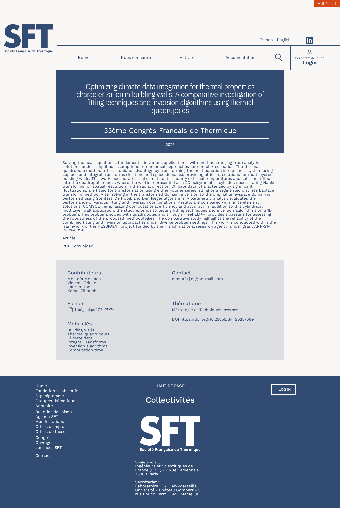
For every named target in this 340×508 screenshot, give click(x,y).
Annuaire (44, 405)
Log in (285, 389)
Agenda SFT (46, 416)
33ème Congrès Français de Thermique (170, 130)
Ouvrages (44, 442)
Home (83, 57)
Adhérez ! (327, 4)
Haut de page (170, 386)
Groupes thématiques (56, 400)
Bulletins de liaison (53, 411)
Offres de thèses (51, 431)
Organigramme (49, 395)
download (83, 246)
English (284, 39)
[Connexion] (309, 58)
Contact (43, 455)
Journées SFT (48, 447)
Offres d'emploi (50, 426)
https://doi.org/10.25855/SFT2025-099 (217, 319)
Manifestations (49, 421)
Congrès (43, 437)
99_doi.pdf (87, 310)
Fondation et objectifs (56, 390)
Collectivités (170, 400)
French (266, 39)
